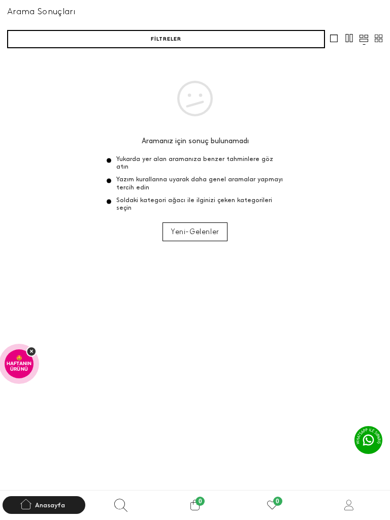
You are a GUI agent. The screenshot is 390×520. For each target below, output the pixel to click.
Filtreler (166, 39)
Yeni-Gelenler (195, 232)
